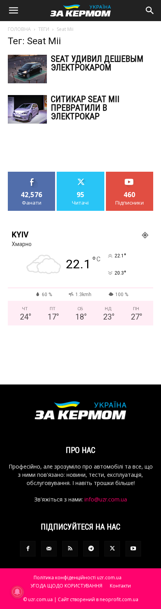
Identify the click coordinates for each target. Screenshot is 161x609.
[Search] (150, 10)
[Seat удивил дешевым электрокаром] (27, 69)
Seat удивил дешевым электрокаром (97, 63)
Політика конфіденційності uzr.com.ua (78, 577)
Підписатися (130, 175)
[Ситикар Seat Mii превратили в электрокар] (27, 109)
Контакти (120, 585)
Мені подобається (31, 177)
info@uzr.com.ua (105, 499)
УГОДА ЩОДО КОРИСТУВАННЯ (66, 585)
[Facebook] (28, 549)
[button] (13, 10)
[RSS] (70, 549)
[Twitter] (112, 549)
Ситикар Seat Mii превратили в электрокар (85, 107)
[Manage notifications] (17, 592)
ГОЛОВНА (19, 29)
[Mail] (49, 549)
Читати (81, 175)
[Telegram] (91, 549)
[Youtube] (133, 549)
